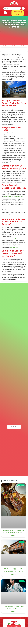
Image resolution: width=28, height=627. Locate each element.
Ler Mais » (13, 535)
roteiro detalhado (11, 239)
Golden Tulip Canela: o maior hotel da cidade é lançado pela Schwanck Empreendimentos (13, 569)
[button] (5, 12)
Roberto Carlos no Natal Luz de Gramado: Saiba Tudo (14, 607)
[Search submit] (23, 8)
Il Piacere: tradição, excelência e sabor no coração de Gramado (13, 531)
